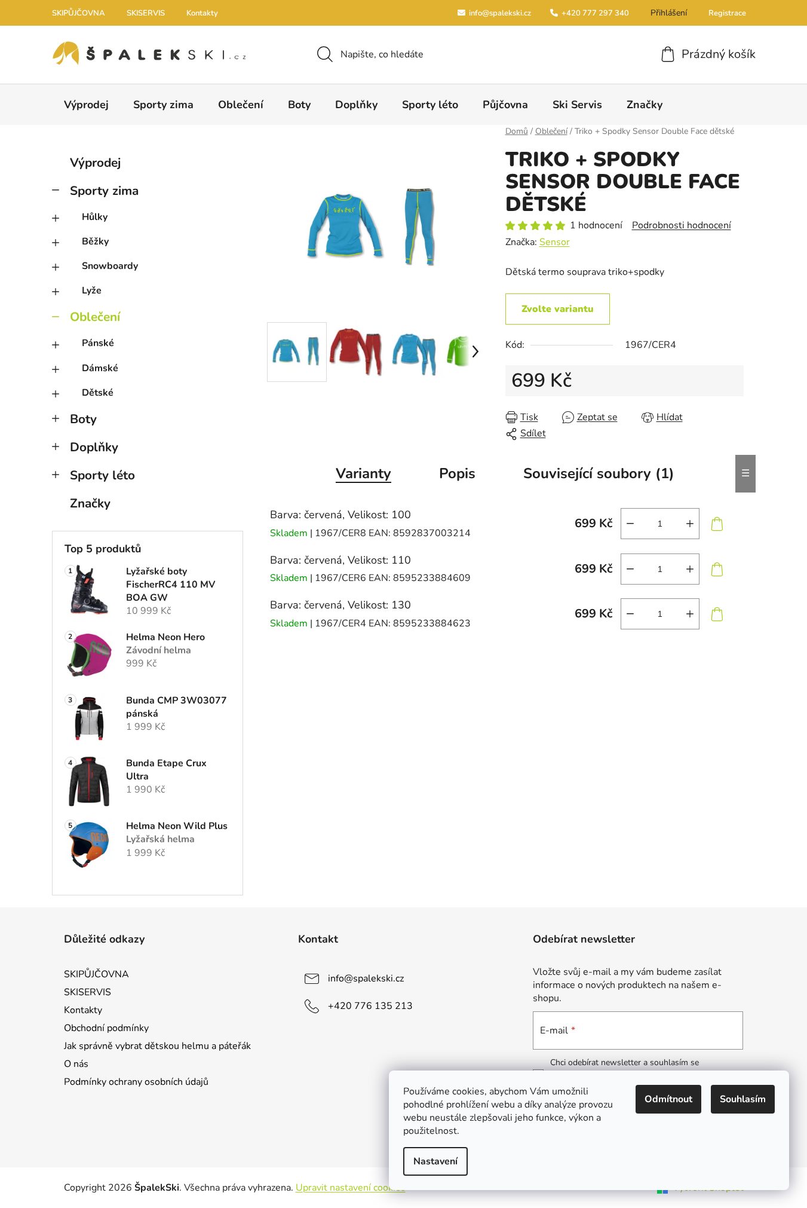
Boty (83, 419)
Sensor (554, 242)
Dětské (97, 392)
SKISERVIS (146, 13)
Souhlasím (743, 1099)
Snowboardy (110, 266)
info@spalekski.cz (499, 13)
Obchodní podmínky (106, 1028)
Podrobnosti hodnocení (681, 225)
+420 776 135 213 (370, 1005)
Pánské (98, 343)
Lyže (92, 290)
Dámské (100, 368)
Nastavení (435, 1161)
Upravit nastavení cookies (351, 1187)
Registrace (727, 13)
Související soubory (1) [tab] (598, 473)
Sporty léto (102, 475)
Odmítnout (668, 1099)
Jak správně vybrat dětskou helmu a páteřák (157, 1046)
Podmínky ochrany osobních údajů (136, 1081)
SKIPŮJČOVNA (78, 13)
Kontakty (202, 13)
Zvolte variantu (557, 309)
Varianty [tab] (363, 473)
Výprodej (95, 162)
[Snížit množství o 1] (630, 524)
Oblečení (95, 316)
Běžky (95, 241)
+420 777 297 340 (594, 13)
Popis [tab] (457, 473)
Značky (90, 503)
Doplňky (94, 447)
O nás (76, 1064)
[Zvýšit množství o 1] (690, 524)
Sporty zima (104, 190)
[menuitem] (86, 104)
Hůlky (95, 217)
